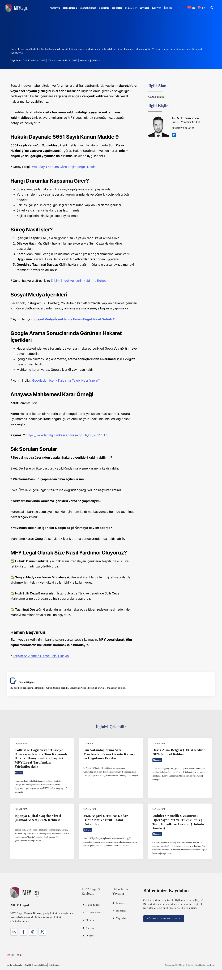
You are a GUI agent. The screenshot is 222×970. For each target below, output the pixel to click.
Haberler (117, 8)
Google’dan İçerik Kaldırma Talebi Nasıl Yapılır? (66, 380)
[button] (212, 8)
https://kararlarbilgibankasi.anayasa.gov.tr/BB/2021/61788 (68, 435)
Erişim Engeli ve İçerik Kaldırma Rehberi (79, 280)
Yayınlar (144, 8)
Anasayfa (55, 8)
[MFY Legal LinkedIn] (14, 932)
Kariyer (156, 8)
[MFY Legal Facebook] (23, 932)
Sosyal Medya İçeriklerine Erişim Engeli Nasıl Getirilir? (74, 319)
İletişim (168, 8)
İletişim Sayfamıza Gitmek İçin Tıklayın (41, 656)
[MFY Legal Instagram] (32, 932)
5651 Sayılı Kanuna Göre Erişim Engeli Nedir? (64, 167)
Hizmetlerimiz (88, 8)
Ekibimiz (104, 8)
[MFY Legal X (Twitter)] (42, 932)
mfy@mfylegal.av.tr (183, 127)
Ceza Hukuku (156, 96)
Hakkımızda (70, 8)
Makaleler (131, 8)
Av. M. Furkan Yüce (185, 118)
